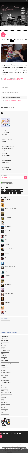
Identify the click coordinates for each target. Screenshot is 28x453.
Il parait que (3, 355)
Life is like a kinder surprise (6, 372)
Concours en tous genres (7, 139)
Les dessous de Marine (5, 368)
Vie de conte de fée (4, 389)
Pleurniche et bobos (5, 380)
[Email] (2, 113)
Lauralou (3, 412)
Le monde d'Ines (4, 365)
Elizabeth (3, 347)
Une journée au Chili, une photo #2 (14, 39)
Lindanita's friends (6, 158)
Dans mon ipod (5, 143)
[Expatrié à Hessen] (5, 422)
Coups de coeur (5, 141)
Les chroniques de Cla (5, 404)
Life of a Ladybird (4, 409)
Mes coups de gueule (6, 164)
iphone (14, 193)
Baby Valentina (5, 136)
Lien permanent (5, 78)
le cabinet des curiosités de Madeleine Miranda (10, 362)
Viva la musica (5, 171)
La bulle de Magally (4, 358)
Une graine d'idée (4, 402)
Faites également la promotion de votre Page (9, 332)
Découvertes (5, 144)
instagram (19, 193)
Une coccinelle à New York (6, 392)
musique (16, 190)
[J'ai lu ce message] (26, 449)
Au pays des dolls (5, 132)
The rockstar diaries (5, 383)
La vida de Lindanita (6, 155)
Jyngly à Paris (3, 407)
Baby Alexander (5, 134)
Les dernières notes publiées (14, 447)
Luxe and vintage (4, 375)
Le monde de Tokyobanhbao (6, 363)
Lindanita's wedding (6, 162)
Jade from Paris (4, 357)
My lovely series (5, 167)
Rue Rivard (3, 400)
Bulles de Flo (3, 345)
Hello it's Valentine (4, 353)
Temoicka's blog (4, 405)
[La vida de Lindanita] (5, 325)
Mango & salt (3, 377)
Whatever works (4, 397)
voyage (6, 79)
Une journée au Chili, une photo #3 (20, 29)
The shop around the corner (6, 394)
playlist (12, 190)
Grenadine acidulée (5, 352)
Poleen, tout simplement (5, 382)
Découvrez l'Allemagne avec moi (8, 146)
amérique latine (11, 79)
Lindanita (8, 100)
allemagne (3, 193)
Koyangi (2, 399)
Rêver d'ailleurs (4, 385)
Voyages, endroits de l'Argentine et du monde (10, 378)
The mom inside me (5, 395)
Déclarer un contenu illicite (4, 448)
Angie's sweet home (5, 342)
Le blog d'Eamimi (4, 360)
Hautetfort (18, 448)
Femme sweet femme (5, 350)
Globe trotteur (5, 153)
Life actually (3, 370)
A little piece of (4, 338)
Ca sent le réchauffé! (6, 137)
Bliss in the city (4, 343)
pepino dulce (17, 79)
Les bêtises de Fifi (4, 367)
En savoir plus (9, 451)
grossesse (7, 190)
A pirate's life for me (5, 340)
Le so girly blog (4, 387)
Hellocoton (11, 183)
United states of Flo (5, 390)
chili (4, 79)
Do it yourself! (5, 150)
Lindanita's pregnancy (6, 160)
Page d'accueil (24, 26)
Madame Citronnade (5, 410)
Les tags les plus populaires (22, 447)
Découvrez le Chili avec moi (19, 78)
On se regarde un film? (6, 169)
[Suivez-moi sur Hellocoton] (6, 182)
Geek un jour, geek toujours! (7, 151)
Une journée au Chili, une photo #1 (13, 26)
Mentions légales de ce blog (12, 448)
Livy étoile (3, 373)
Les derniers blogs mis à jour (6, 447)
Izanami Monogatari (5, 414)
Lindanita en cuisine (6, 157)
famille (2, 190)
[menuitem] (14, 26)
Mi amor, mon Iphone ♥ (6, 165)
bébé (8, 193)
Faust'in (2, 348)
